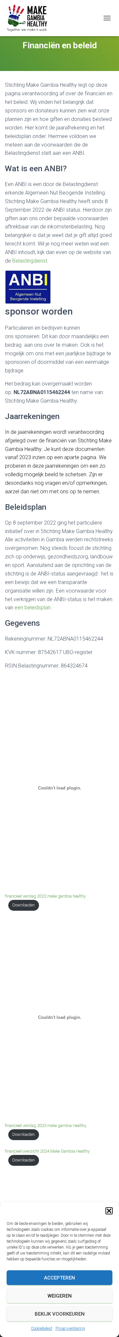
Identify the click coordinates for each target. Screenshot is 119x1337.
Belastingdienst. (30, 261)
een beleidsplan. (33, 607)
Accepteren (59, 1278)
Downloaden (23, 905)
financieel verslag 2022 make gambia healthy (45, 896)
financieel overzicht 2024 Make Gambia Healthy (47, 1151)
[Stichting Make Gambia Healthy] (30, 18)
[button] (109, 1211)
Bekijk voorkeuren (60, 1314)
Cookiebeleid (41, 1328)
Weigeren (60, 1296)
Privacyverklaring (70, 1328)
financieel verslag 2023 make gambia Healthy (45, 1125)
